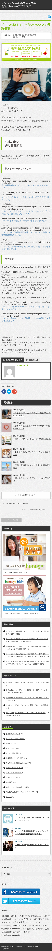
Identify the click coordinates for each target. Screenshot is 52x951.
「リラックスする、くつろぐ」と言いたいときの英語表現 (32, 414)
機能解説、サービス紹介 (14, 758)
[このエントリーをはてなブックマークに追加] (49, 18)
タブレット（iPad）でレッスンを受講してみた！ (23, 682)
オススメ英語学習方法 (14, 772)
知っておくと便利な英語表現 (25, 35)
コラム (8, 797)
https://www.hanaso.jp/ (10, 935)
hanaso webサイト (20, 572)
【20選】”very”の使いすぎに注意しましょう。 (32, 846)
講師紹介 (9, 782)
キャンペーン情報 (12, 748)
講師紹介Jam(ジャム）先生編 (17, 503)
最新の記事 (33, 360)
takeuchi (22, 365)
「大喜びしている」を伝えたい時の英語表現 (32, 439)
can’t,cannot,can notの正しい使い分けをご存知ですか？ (25, 713)
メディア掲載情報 (12, 753)
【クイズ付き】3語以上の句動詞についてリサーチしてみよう (32, 819)
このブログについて (13, 734)
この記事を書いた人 (13, 360)
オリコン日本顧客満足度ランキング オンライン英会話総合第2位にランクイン (31, 832)
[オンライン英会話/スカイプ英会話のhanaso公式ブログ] (19, 5)
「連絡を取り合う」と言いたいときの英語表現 (32, 479)
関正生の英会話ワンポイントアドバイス (20, 792)
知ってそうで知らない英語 (15, 739)
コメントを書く (21, 37)
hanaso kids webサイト (31, 613)
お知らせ (9, 743)
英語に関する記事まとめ (14, 768)
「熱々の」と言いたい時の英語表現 (32, 509)
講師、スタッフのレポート (15, 787)
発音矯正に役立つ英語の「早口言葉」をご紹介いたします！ (27, 690)
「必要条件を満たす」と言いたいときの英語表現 (32, 453)
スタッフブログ (11, 777)
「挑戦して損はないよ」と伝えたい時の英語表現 (32, 466)
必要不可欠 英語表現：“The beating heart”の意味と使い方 (31, 427)
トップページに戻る (11, 520)
